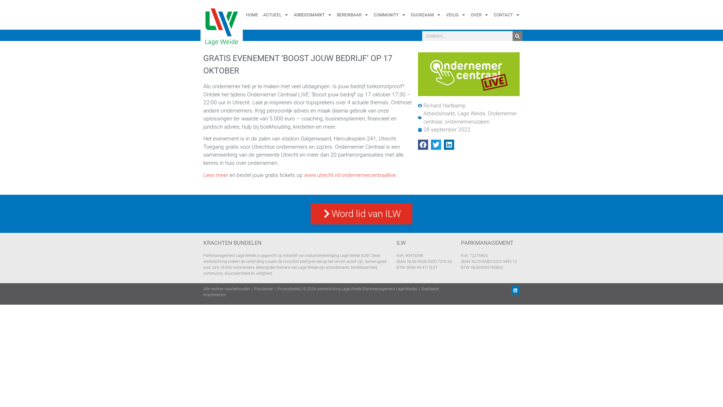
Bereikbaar (349, 15)
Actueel (272, 15)
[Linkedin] (515, 290)
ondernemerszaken (467, 121)
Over (476, 15)
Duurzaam (422, 15)
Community (386, 15)
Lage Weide (471, 113)
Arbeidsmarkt (309, 15)
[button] (423, 145)
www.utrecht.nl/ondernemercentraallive (350, 175)
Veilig (452, 15)
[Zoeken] (517, 36)
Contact (503, 15)
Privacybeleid (288, 289)
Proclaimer (263, 289)
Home (252, 15)
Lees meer (216, 175)
